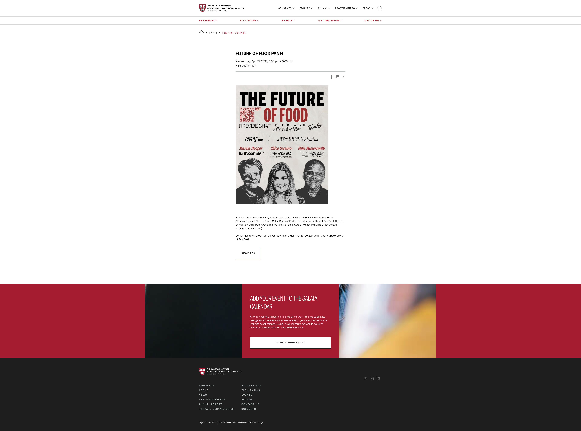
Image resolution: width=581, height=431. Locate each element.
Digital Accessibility (207, 422)
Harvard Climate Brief (216, 409)
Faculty (305, 8)
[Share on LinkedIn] (337, 77)
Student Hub (251, 385)
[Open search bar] (379, 8)
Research (206, 20)
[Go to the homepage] (221, 8)
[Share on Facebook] (331, 77)
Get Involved (328, 20)
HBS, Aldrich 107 (246, 65)
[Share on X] (343, 77)
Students (285, 8)
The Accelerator (212, 399)
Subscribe (249, 409)
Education (248, 20)
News (203, 395)
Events (287, 20)
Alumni (322, 8)
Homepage (207, 385)
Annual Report (210, 404)
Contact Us (250, 404)
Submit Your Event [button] (290, 342)
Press (367, 8)
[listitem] (367, 378)
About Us (372, 20)
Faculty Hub (250, 390)
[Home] (201, 34)
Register (248, 253)
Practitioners (345, 8)
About (203, 390)
